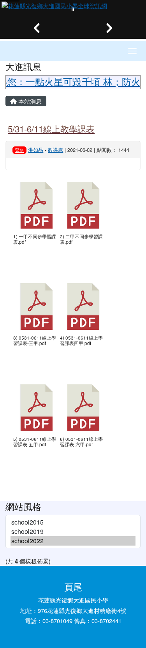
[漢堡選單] (132, 51)
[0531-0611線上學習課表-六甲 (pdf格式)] (83, 407)
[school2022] (73, 541)
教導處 (55, 149)
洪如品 (35, 149)
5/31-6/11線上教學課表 (51, 128)
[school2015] (73, 522)
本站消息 (29, 101)
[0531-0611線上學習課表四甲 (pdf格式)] (83, 306)
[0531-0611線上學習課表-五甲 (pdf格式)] (36, 407)
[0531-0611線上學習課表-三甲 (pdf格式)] (36, 306)
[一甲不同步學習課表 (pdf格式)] (36, 205)
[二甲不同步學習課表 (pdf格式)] (83, 205)
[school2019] (73, 531)
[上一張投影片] (36, 28)
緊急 (19, 150)
